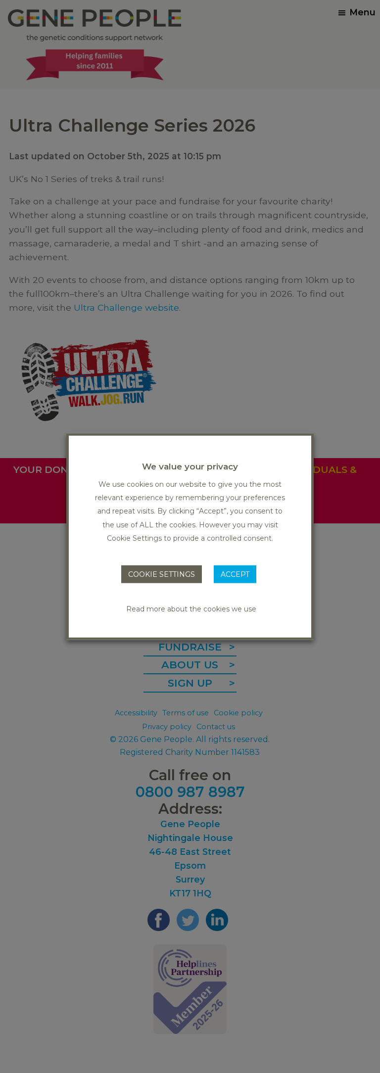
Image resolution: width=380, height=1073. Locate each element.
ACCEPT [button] (235, 574)
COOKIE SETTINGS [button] (161, 574)
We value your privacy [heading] (190, 466)
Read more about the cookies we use (191, 609)
